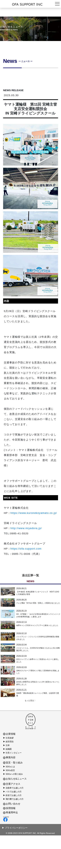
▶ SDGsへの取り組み (13, 774)
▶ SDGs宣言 (9, 770)
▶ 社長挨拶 (8, 738)
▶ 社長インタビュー (12, 753)
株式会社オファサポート (30, 4)
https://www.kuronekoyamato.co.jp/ (33, 513)
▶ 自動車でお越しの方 (13, 788)
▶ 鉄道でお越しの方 (12, 795)
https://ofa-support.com (26, 548)
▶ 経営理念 (8, 741)
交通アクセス (13, 784)
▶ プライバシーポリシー (15, 828)
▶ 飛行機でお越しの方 (13, 799)
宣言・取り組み (14, 762)
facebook (30, 819)
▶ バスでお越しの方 (12, 791)
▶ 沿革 (6, 745)
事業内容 (10, 757)
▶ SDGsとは (9, 766)
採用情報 (10, 808)
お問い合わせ (13, 803)
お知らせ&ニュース (16, 778)
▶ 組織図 (7, 749)
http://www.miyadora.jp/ (26, 528)
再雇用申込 (12, 812)
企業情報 (10, 734)
